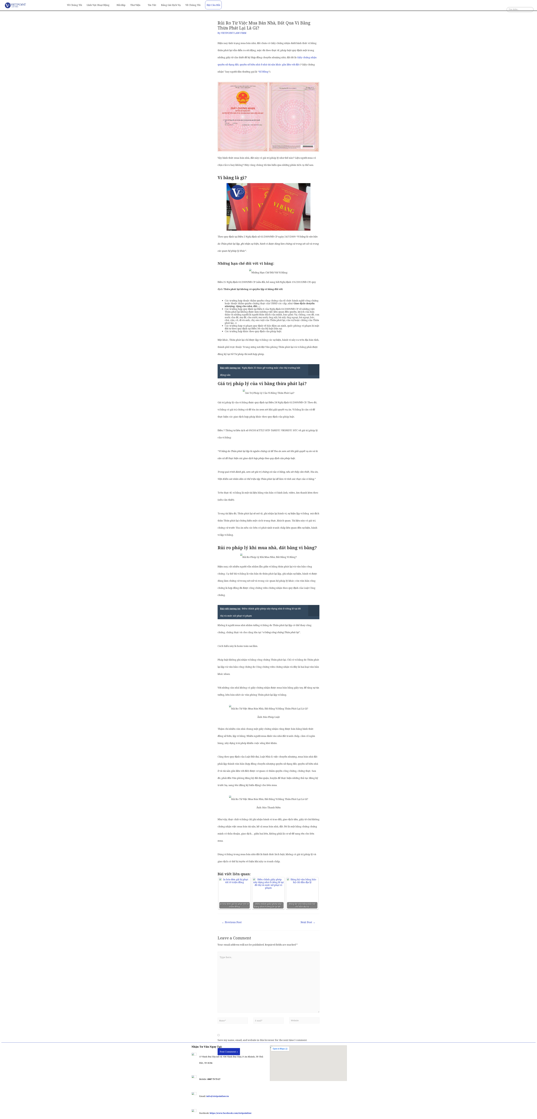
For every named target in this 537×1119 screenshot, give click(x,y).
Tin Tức (152, 5)
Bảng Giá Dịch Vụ (171, 5)
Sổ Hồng (263, 71)
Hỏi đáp (121, 5)
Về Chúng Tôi (74, 5)
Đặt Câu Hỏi (213, 5)
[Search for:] (520, 10)
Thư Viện (135, 5)
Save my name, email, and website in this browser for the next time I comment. (262, 1040)
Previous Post (232, 922)
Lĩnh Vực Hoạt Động (98, 5)
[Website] (304, 1021)
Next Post (308, 922)
